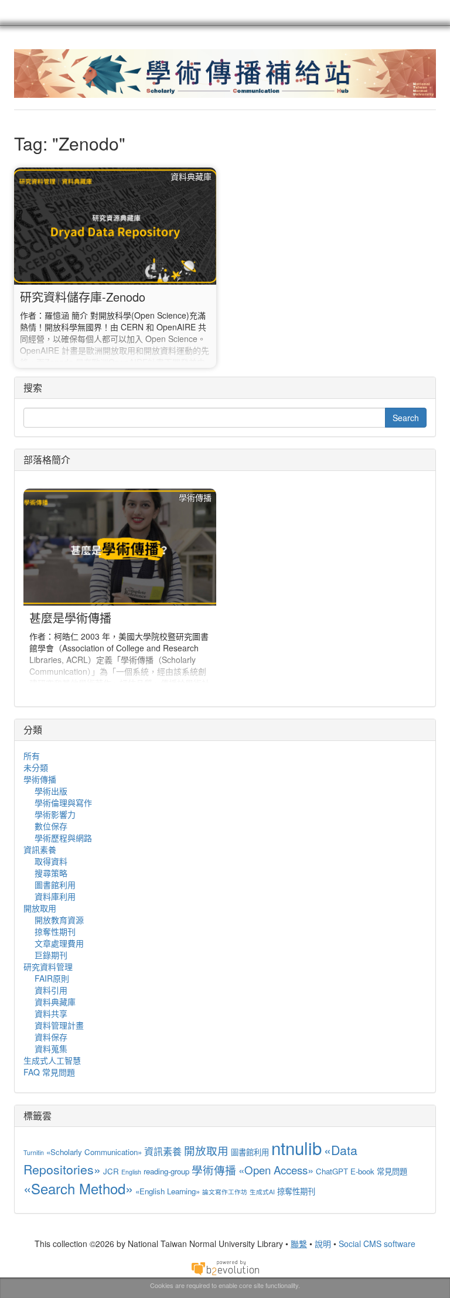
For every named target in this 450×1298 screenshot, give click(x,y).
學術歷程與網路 (63, 837)
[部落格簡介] (119, 589)
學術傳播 (39, 779)
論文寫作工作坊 (224, 1191)
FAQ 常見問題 (49, 1072)
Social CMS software (377, 1243)
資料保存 (51, 1037)
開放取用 (39, 908)
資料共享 (51, 1013)
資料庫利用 (55, 896)
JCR (111, 1171)
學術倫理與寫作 (63, 802)
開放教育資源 (59, 919)
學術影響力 (55, 814)
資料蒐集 (51, 1048)
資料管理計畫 (59, 1025)
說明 (323, 1243)
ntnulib (296, 1147)
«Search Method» (78, 1188)
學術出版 (51, 791)
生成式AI (262, 1191)
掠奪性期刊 (55, 931)
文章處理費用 (59, 943)
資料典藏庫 (55, 1001)
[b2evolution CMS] (225, 1267)
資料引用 (51, 990)
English (131, 1171)
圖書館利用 (55, 884)
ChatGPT (332, 1171)
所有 (31, 755)
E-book (362, 1171)
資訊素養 (39, 849)
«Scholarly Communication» (94, 1151)
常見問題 (392, 1171)
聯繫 (299, 1243)
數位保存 (51, 826)
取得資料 (51, 861)
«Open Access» (275, 1169)
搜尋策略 (51, 873)
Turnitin (33, 1152)
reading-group (166, 1171)
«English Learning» (167, 1191)
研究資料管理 (48, 966)
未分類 (35, 767)
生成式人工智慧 (52, 1060)
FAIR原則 (52, 978)
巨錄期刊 (51, 955)
